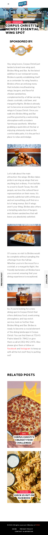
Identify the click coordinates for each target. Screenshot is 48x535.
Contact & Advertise (24, 531)
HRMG (38, 525)
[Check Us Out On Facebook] (24, 477)
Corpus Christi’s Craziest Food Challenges (24, 440)
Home (14, 529)
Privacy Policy (26, 529)
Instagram (25, 348)
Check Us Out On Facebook (24, 497)
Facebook (11, 348)
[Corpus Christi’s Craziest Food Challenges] (24, 414)
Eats (8, 22)
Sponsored (17, 22)
